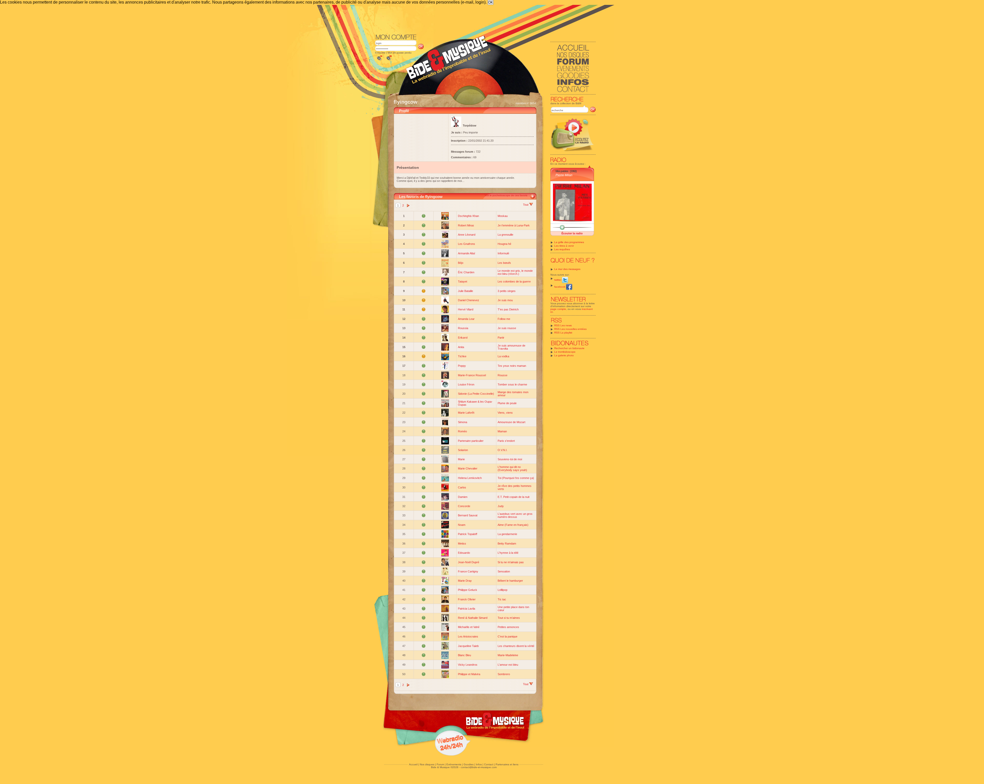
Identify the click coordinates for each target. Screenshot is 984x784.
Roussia (463, 328)
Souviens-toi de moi (510, 459)
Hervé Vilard (465, 309)
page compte (558, 309)
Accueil (413, 764)
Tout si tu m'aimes (509, 617)
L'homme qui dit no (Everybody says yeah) (512, 468)
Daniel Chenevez (468, 300)
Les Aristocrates (468, 636)
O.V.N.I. (502, 450)
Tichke (462, 356)
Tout (526, 204)
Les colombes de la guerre (514, 281)
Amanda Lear (466, 318)
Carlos (462, 487)
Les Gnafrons (466, 243)
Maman (502, 431)
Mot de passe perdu (400, 52)
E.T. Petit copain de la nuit (513, 496)
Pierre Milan (564, 175)
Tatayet (462, 281)
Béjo (460, 262)
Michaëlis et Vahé (468, 627)
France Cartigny (468, 571)
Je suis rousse (507, 328)
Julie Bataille (465, 290)
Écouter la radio (572, 233)
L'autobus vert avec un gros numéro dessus (515, 515)
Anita (461, 347)
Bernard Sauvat (467, 515)
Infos (479, 764)
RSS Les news (563, 325)
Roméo (462, 431)
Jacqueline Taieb (468, 645)
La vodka (503, 356)
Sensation (504, 571)
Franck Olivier (467, 599)
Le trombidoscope (565, 351)
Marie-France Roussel (472, 375)
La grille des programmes (569, 242)
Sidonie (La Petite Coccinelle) (476, 393)
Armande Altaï (466, 253)
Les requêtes (562, 249)
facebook (560, 286)
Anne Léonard (466, 234)
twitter (558, 279)
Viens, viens (505, 412)
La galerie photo (564, 355)
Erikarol (462, 337)
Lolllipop (502, 589)
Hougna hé (504, 243)
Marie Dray (465, 580)
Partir (501, 337)
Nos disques (427, 764)
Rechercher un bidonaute (569, 348)
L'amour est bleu (508, 664)
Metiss (462, 543)
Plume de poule (507, 403)
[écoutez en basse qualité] (379, 60)
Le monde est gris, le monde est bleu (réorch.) (515, 272)
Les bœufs (504, 262)
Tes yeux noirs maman (512, 365)
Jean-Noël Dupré (468, 562)
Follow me (504, 318)
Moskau (503, 215)
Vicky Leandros (467, 664)
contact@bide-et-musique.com (479, 767)
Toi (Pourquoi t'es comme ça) (516, 477)
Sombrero (504, 674)
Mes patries (562, 171)
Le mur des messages (567, 269)
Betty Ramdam (507, 543)
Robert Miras (466, 225)
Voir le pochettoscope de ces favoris (506, 195)
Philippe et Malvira (469, 674)
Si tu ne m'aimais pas (511, 562)
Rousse (502, 375)
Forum (440, 764)
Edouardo (464, 552)
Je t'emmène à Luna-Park (514, 225)
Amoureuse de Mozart (511, 422)
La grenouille (505, 234)
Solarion (463, 450)
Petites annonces (508, 627)
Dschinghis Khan (468, 215)
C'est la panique (507, 636)
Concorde (464, 506)
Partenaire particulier (471, 440)
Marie (461, 459)
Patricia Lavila (466, 608)
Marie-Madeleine (508, 655)
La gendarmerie (507, 534)
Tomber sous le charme (512, 384)
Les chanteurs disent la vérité (516, 645)
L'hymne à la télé (508, 552)
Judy (501, 506)
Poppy (462, 365)
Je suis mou (505, 300)
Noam (461, 524)
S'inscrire (380, 52)
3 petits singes (507, 290)
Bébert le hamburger (510, 580)
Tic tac (502, 599)
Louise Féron (466, 384)
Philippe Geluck (467, 589)
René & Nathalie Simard (472, 617)
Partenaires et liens (507, 764)
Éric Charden (466, 272)
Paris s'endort (506, 440)
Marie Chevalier (467, 468)
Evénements (453, 764)
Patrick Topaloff (467, 534)
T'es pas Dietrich (508, 309)
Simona (462, 422)
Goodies (469, 764)
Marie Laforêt (466, 412)
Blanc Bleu (464, 655)
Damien (462, 496)
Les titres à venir (564, 245)
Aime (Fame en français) (513, 524)
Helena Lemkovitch (470, 477)
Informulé (503, 253)
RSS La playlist (563, 332)
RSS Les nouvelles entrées (570, 329)
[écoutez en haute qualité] (388, 60)
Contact (488, 764)
